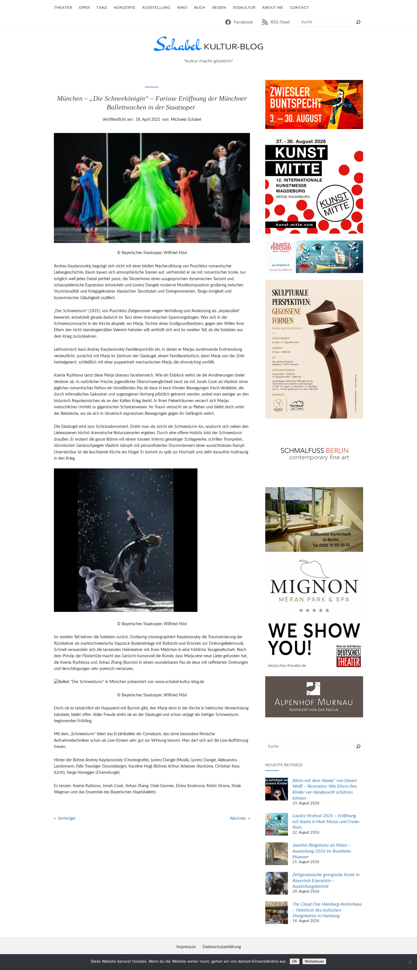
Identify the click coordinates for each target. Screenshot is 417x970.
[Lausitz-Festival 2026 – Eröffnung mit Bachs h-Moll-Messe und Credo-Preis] (276, 825)
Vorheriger (67, 819)
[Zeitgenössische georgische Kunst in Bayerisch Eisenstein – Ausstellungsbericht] (276, 884)
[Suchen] (358, 22)
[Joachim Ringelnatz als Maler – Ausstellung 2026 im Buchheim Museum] (276, 854)
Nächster (238, 819)
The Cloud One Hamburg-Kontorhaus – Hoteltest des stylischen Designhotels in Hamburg (327, 910)
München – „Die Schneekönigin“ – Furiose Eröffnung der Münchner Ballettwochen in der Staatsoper (152, 103)
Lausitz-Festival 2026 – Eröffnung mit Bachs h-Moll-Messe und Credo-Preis (326, 821)
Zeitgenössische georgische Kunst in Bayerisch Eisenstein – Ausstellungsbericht (325, 880)
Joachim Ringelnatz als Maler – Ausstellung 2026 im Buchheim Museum (321, 851)
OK (294, 961)
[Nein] (410, 962)
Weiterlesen (314, 961)
